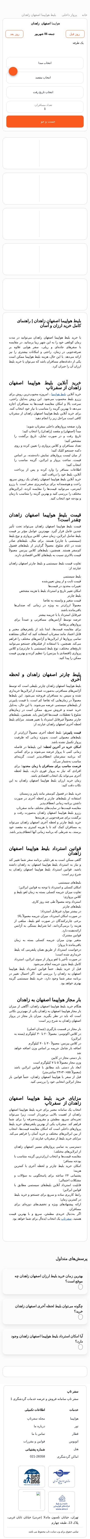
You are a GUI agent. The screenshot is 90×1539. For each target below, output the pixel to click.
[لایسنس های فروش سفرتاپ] (61, 1487)
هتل (76, 1449)
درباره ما (39, 1426)
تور (76, 1426)
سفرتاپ (66, 1218)
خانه (84, 15)
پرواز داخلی (69, 15)
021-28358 (37, 1456)
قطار (75, 1433)
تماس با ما (38, 1433)
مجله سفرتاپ (36, 1418)
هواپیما (74, 1418)
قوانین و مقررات (34, 1441)
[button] (45, 48)
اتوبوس (73, 1441)
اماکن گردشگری (67, 1456)
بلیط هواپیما (58, 394)
